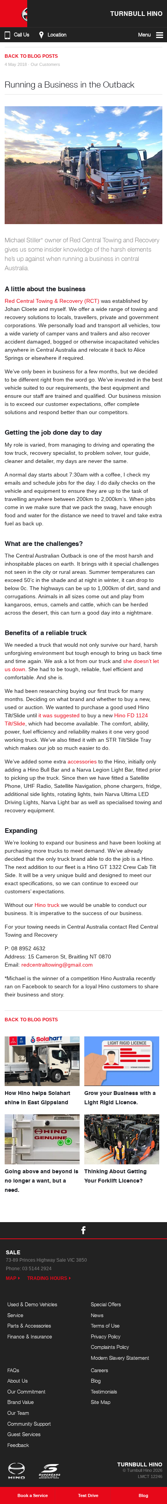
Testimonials (104, 1391)
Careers (99, 1370)
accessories (82, 761)
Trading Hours (47, 1278)
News (97, 1315)
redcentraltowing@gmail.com (57, 965)
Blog (96, 1381)
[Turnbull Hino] (13, 13)
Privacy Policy (105, 1336)
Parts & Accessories (29, 1326)
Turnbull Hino (136, 13)
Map (11, 1278)
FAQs (13, 1370)
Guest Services (23, 1434)
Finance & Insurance (29, 1336)
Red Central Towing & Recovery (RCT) (52, 301)
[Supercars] (49, 1472)
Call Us (21, 35)
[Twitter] (15, 53)
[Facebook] (8, 53)
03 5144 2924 (37, 1268)
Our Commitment (26, 1391)
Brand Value (20, 1402)
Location (57, 35)
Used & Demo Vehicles (32, 1304)
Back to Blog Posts (31, 56)
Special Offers (106, 1304)
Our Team (18, 1413)
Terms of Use (105, 1326)
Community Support (29, 1424)
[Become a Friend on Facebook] (83, 1230)
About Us (17, 1381)
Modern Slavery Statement (120, 1358)
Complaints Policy (110, 1347)
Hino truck (47, 905)
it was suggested (59, 715)
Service (15, 1315)
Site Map (100, 1402)
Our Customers (45, 64)
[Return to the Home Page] (18, 1472)
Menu (144, 35)
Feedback (18, 1445)
